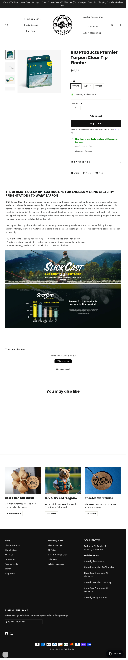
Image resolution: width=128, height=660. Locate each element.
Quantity (76, 104)
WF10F (75, 86)
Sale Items (93, 26)
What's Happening (92, 32)
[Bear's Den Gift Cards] (23, 480)
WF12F (99, 86)
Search (8, 568)
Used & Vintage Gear (93, 17)
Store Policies (11, 550)
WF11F (87, 86)
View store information (83, 151)
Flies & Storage (31, 25)
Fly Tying (31, 31)
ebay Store (9, 573)
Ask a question (80, 162)
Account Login (11, 564)
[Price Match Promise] (103, 480)
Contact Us (10, 559)
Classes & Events (12, 545)
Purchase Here (14, 513)
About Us (9, 554)
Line (73, 81)
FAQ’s (7, 540)
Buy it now (95, 123)
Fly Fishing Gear (30, 18)
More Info (51, 513)
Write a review (63, 361)
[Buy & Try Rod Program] (63, 480)
